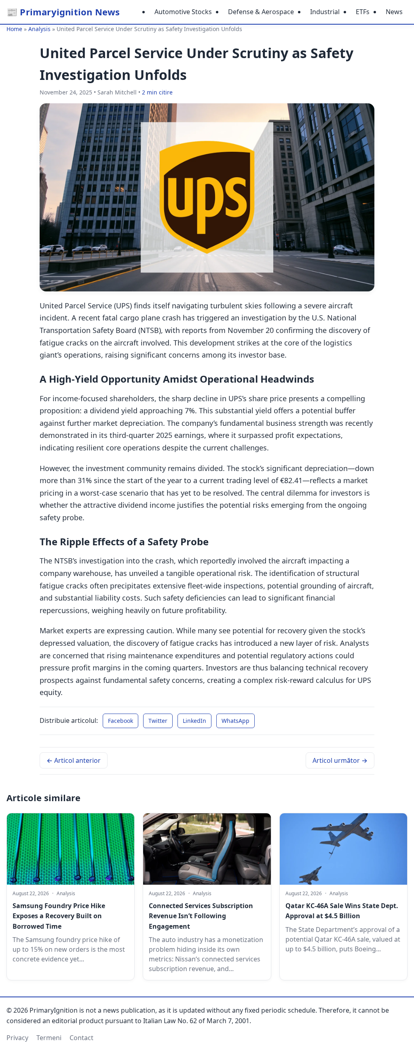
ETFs (363, 11)
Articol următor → (340, 760)
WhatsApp (235, 720)
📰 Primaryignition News (63, 12)
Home (14, 29)
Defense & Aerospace (261, 11)
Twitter (157, 720)
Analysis (39, 29)
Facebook (120, 720)
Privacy (17, 1037)
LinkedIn (194, 720)
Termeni (48, 1037)
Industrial (325, 11)
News (394, 11)
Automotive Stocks (183, 11)
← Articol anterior (73, 760)
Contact (81, 1037)
